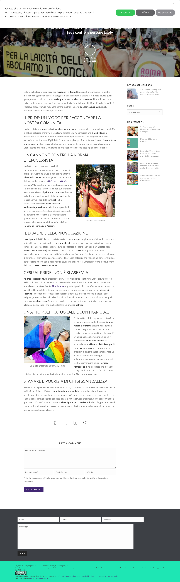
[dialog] (90, 14)
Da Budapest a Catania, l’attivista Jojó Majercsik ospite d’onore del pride (149, 165)
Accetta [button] (125, 12)
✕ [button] (174, 3)
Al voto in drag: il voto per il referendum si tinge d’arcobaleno (150, 177)
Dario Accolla (91, 58)
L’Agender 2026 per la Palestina (148, 140)
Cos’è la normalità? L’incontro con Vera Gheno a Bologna (150, 129)
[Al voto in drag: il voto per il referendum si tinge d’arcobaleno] (132, 179)
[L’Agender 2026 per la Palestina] (132, 143)
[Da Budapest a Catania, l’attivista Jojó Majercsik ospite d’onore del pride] (132, 167)
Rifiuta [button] (145, 12)
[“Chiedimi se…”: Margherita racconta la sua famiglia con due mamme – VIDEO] (132, 94)
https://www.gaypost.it (39, 578)
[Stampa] (55, 422)
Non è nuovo (58, 286)
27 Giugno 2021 (90, 61)
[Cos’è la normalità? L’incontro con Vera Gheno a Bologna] (132, 131)
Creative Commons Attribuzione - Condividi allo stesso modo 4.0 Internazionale (86, 576)
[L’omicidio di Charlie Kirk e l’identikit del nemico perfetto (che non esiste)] (132, 155)
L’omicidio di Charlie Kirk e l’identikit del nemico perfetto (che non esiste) (150, 153)
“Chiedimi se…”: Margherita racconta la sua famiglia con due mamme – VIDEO (150, 92)
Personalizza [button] (165, 12)
